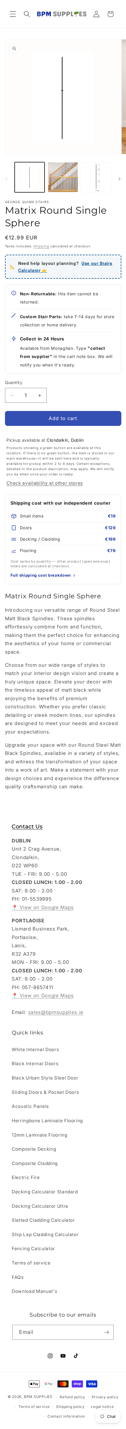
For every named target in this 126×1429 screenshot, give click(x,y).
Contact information (66, 1416)
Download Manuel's (34, 1291)
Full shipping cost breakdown (41, 575)
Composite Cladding (35, 1163)
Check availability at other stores (44, 483)
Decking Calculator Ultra (40, 1206)
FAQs (18, 1277)
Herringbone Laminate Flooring (47, 1120)
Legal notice (102, 1406)
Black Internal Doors (35, 1063)
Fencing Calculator (33, 1248)
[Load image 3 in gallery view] (96, 177)
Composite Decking (34, 1149)
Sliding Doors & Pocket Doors (45, 1092)
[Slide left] (6, 178)
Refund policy (72, 1397)
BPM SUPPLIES (38, 1397)
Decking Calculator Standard (45, 1192)
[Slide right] (119, 178)
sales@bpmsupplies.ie (56, 1012)
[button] (13, 14)
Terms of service (31, 1263)
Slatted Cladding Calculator (43, 1220)
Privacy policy (105, 1397)
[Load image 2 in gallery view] (63, 177)
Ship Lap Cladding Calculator (45, 1234)
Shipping (41, 246)
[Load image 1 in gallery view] (30, 177)
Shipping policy (70, 1406)
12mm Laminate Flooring (39, 1135)
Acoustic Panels (30, 1106)
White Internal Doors (35, 1049)
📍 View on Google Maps (43, 907)
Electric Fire (26, 1177)
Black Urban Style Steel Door (45, 1078)
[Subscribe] (106, 1332)
